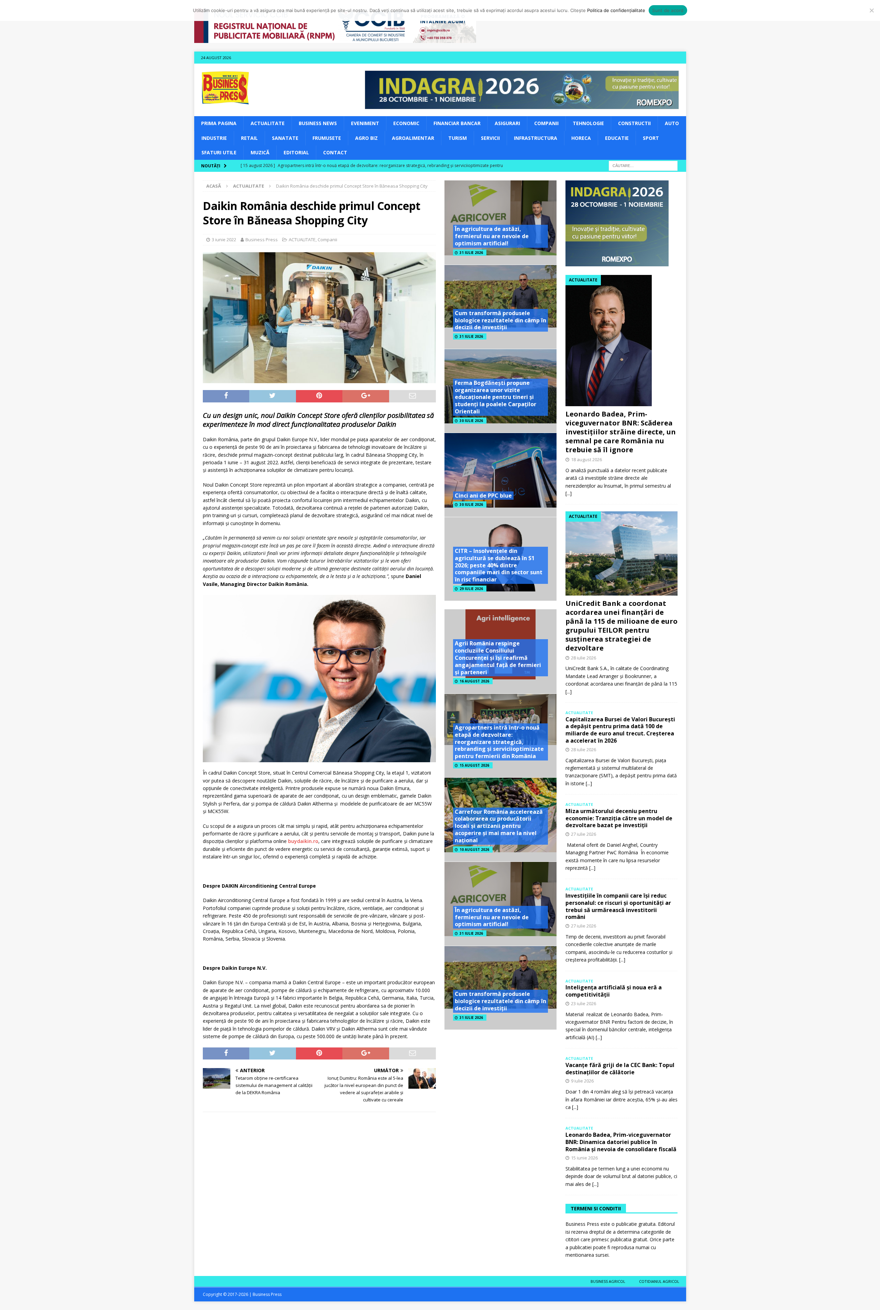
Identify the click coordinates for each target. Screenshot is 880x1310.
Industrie (214, 138)
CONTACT (335, 152)
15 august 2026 (474, 765)
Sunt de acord (667, 10)
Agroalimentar (413, 138)
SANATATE (285, 138)
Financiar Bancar (457, 123)
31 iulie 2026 (471, 252)
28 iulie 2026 (583, 658)
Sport (651, 138)
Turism (457, 138)
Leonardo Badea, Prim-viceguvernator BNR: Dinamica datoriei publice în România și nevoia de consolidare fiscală (620, 1142)
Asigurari (507, 123)
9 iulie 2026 (582, 1081)
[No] (871, 10)
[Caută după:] (643, 165)
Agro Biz (366, 138)
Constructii (634, 123)
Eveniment (365, 123)
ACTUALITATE (268, 123)
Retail (249, 138)
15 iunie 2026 (584, 1158)
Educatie (617, 138)
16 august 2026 (474, 681)
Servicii (490, 138)
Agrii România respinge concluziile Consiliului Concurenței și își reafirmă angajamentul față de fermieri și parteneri (498, 658)
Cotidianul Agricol (659, 1281)
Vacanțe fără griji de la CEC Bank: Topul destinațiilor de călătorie (619, 1068)
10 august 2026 (474, 849)
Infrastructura (535, 138)
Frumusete (326, 138)
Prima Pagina (218, 123)
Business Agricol (608, 1281)
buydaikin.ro (303, 841)
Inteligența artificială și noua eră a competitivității (613, 991)
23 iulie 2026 (583, 1003)
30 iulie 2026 (471, 420)
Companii (546, 123)
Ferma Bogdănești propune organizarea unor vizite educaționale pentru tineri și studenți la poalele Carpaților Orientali (495, 397)
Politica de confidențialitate (616, 10)
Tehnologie (588, 123)
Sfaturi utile (218, 152)
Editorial (296, 152)
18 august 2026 (586, 459)
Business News (318, 123)
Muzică (260, 152)
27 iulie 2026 (583, 834)
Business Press (261, 239)
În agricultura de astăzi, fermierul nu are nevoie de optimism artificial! (492, 236)
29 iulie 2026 (471, 588)
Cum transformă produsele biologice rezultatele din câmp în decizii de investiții (500, 320)
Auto (672, 123)
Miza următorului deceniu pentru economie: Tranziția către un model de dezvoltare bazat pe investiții (618, 818)
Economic (406, 123)
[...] (568, 493)
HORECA (581, 138)
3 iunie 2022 (224, 239)
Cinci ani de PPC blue (483, 495)
